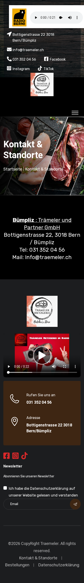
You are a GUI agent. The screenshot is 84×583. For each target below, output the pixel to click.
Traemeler (49, 544)
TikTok (48, 69)
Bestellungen (17, 565)
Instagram (21, 69)
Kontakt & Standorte (38, 558)
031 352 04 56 (24, 59)
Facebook (58, 59)
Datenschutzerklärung (49, 488)
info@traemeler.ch (28, 50)
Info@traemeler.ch (48, 257)
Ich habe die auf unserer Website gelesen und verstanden (43, 491)
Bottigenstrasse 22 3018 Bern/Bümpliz (49, 428)
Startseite (12, 169)
